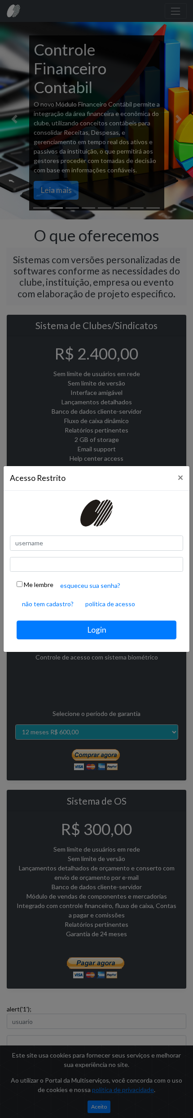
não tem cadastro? (48, 604)
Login (96, 629)
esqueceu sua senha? (90, 585)
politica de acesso (110, 604)
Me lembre (37, 584)
